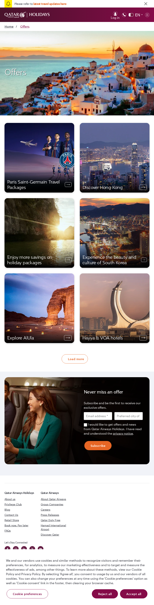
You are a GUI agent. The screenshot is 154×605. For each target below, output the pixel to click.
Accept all (133, 594)
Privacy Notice (52, 333)
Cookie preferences (27, 594)
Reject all (105, 594)
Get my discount (44, 345)
